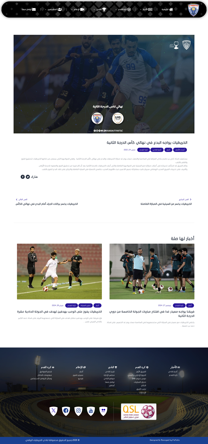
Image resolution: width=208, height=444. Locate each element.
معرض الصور (78, 375)
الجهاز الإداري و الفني (137, 375)
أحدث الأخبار (180, 150)
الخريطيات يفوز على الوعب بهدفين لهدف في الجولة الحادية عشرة (59, 311)
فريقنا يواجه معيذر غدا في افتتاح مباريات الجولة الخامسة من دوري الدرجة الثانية (151, 313)
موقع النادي (109, 378)
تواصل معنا (26, 9)
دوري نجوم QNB (139, 378)
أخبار (168, 150)
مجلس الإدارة (109, 375)
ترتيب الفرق (141, 389)
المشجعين (52, 9)
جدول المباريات (140, 382)
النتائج (143, 385)
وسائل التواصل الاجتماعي (41, 378)
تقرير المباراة (85, 305)
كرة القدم (122, 9)
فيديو (80, 378)
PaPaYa (176, 440)
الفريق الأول (141, 372)
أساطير (112, 385)
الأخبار (145, 9)
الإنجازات (142, 393)
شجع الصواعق (46, 372)
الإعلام (77, 9)
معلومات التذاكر (45, 375)
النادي (98, 9)
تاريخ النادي (110, 372)
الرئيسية (165, 9)
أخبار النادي (157, 150)
